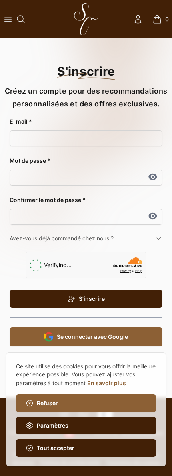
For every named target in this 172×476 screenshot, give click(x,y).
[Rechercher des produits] (21, 19)
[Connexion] (138, 19)
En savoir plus (106, 383)
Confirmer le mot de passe (48, 199)
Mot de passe (30, 160)
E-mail (21, 121)
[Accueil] (86, 19)
